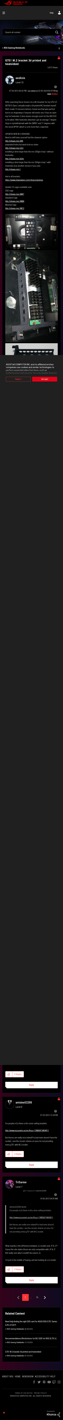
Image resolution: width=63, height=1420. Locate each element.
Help (51, 13)
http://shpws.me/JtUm (14, 159)
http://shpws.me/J (13, 169)
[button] (8, 1074)
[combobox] (31, 32)
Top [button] (4, 1413)
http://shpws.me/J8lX (14, 141)
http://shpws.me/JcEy (14, 148)
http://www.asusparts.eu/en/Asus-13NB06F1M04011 (27, 1130)
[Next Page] (44, 1297)
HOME (18, 1376)
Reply (31, 1085)
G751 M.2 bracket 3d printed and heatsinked (23, 1352)
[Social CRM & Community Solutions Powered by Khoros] (53, 1413)
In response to (35, 1191)
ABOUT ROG (7, 1376)
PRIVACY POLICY (40, 1393)
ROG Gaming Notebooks (14, 48)
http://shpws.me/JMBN (14, 201)
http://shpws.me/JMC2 (14, 208)
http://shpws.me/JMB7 (14, 194)
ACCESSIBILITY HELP (45, 1376)
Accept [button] (44, 379)
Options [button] (59, 48)
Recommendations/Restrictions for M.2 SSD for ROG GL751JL (31, 1338)
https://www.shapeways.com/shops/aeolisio (24, 180)
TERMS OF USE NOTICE (24, 1393)
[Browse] (4, 13)
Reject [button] (18, 379)
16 (37, 1297)
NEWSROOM (27, 1376)
